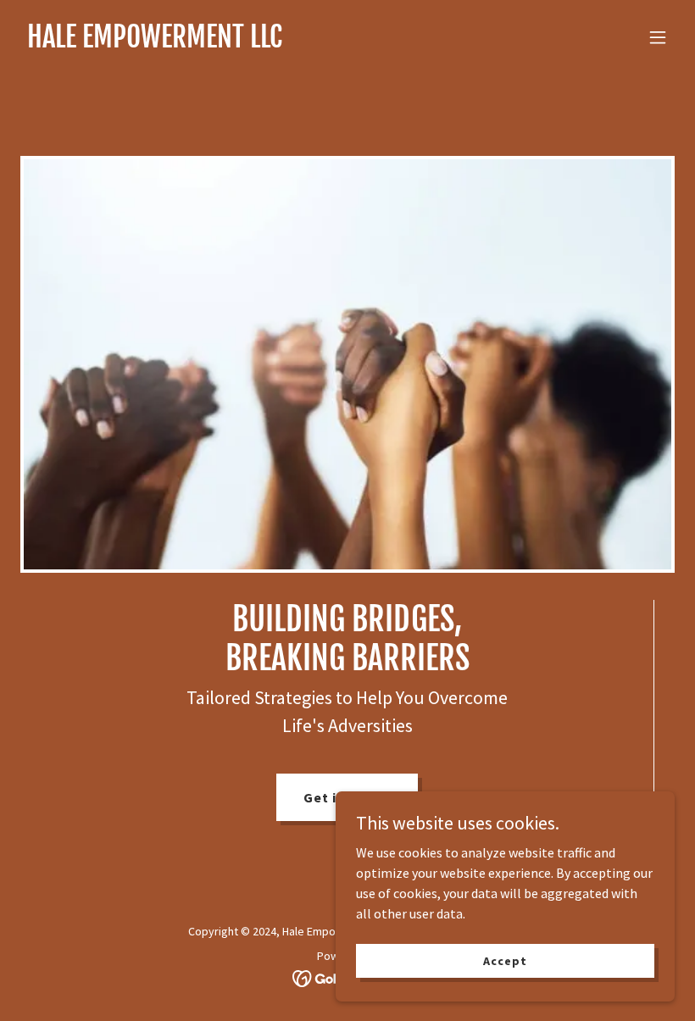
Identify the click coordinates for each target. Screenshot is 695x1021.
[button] (658, 37)
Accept (504, 960)
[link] (154, 42)
